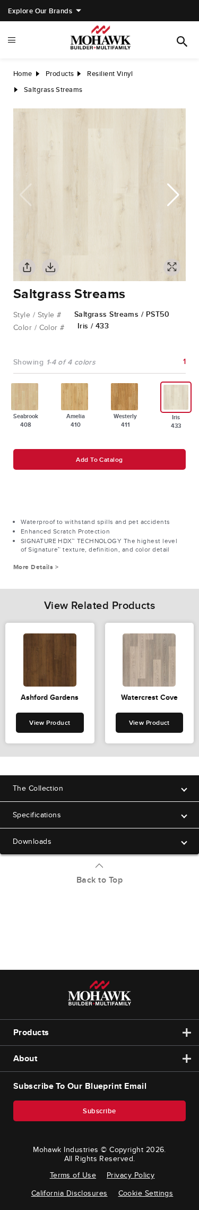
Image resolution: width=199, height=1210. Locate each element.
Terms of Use (73, 1175)
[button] (173, 195)
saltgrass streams (53, 89)
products (60, 74)
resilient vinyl (110, 74)
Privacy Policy (130, 1175)
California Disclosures (69, 1193)
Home (22, 74)
